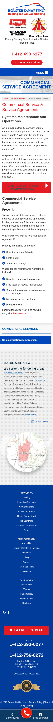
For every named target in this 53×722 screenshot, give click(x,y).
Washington (30, 414)
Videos (26, 589)
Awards (26, 562)
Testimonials (27, 584)
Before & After (26, 598)
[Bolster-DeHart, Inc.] (26, 712)
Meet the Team (26, 566)
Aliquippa (8, 372)
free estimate (19, 313)
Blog (26, 557)
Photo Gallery (26, 594)
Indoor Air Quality (26, 511)
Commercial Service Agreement (19, 340)
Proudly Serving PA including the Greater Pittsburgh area (26, 41)
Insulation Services (26, 502)
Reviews (26, 603)
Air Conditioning (26, 506)
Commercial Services (20, 328)
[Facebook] (8, 612)
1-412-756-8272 (27, 655)
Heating (26, 497)
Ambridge (17, 372)
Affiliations (26, 571)
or (27, 62)
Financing (26, 552)
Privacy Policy (36, 702)
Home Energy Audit (26, 516)
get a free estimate (27, 630)
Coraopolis (40, 380)
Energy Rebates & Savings (27, 548)
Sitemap (29, 705)
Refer (26, 530)
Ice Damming (26, 521)
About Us (26, 543)
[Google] (4, 612)
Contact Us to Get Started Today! (23, 187)
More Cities (42, 421)
